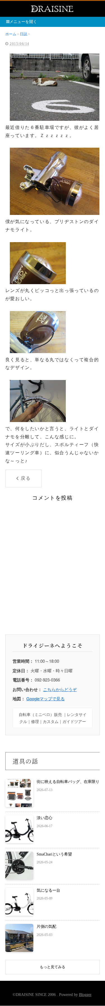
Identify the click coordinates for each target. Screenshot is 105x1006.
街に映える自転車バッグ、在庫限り (68, 782)
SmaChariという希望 (54, 854)
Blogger (85, 995)
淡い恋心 (44, 818)
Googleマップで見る (45, 698)
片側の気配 (46, 926)
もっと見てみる (52, 967)
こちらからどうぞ (60, 689)
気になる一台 (48, 890)
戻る (26, 478)
